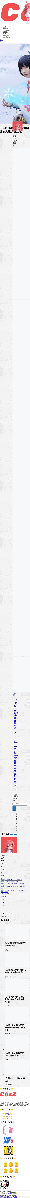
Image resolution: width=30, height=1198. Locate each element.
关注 (11, 834)
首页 (4, 27)
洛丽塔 (5, 33)
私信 (15, 834)
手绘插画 (6, 30)
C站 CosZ (13, 1192)
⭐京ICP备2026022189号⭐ (9, 1193)
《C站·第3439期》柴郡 (9, 881)
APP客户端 (6, 37)
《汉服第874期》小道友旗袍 (11, 880)
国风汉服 (6, 35)
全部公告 (4, 896)
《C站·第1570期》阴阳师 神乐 (16, 715)
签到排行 (4, 916)
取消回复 (14, 807)
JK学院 (5, 32)
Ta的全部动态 (5, 893)
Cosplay (5, 28)
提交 (14, 810)
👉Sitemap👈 (7, 1113)
